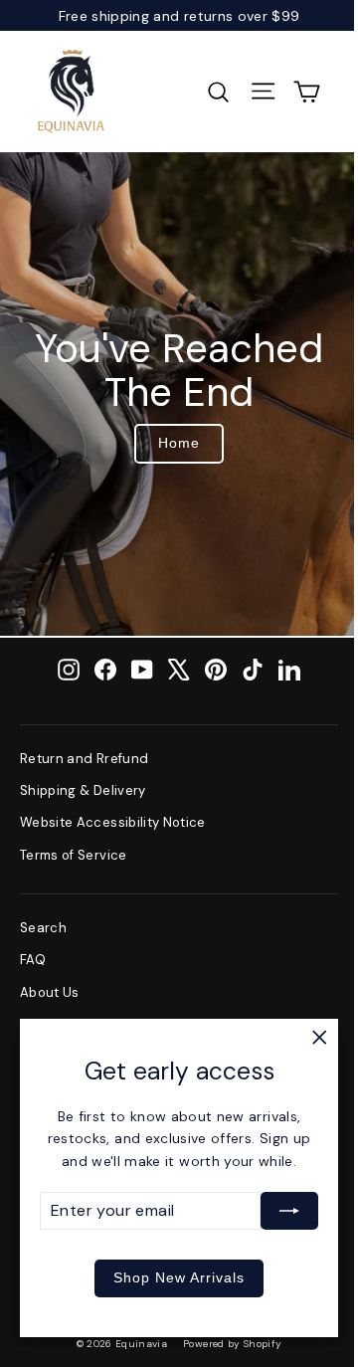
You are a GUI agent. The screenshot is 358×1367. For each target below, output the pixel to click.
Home (179, 443)
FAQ (33, 959)
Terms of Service (73, 855)
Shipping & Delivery (83, 790)
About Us (50, 992)
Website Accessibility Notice (113, 822)
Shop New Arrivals (179, 1277)
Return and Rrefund (84, 758)
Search (43, 927)
